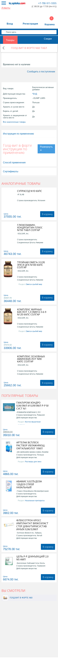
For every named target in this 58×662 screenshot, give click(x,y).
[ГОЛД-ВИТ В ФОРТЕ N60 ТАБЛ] (5, 598)
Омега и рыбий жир (34, 284)
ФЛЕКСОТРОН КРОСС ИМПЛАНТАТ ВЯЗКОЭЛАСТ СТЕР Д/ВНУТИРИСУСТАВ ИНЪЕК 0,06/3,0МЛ (32, 525)
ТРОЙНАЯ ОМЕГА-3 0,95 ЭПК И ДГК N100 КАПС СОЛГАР (31, 265)
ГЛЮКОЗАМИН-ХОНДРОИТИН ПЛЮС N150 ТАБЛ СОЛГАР (30, 227)
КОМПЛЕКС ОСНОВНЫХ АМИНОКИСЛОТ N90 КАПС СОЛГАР (31, 359)
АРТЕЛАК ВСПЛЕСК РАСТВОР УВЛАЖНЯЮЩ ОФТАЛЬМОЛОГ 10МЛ (30, 445)
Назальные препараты (35, 501)
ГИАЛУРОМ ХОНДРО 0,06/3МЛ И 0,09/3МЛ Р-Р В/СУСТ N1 (32, 405)
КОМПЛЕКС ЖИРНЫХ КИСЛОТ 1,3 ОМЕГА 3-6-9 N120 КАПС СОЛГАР (31, 312)
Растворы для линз (33, 462)
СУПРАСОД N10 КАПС (29, 191)
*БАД (34, 94)
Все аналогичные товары (14, 122)
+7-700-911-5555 (47, 3)
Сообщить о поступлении (41, 71)
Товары (10, 40)
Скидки (48, 38)
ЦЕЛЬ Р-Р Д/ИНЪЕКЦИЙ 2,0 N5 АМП (32, 558)
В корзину (47, 214)
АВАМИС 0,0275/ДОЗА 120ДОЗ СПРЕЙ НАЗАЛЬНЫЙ (29, 484)
